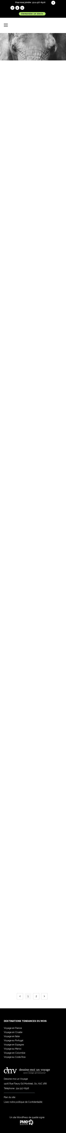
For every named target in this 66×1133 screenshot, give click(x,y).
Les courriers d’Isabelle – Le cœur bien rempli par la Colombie (33, 289)
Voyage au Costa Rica (14, 1057)
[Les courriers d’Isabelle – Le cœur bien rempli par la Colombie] (33, 260)
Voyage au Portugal (13, 1040)
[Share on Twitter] (34, 147)
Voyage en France (13, 1028)
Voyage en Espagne (14, 1044)
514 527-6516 (22, 1088)
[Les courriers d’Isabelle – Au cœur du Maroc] (33, 744)
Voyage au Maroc (12, 1049)
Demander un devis (32, 14)
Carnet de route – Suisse (33, 859)
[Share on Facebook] (30, 147)
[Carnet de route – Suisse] (33, 835)
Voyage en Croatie (13, 1032)
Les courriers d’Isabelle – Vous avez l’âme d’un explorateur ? (33, 472)
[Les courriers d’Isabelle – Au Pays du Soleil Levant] (33, 176)
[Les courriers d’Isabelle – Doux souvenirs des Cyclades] (33, 652)
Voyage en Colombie (14, 1053)
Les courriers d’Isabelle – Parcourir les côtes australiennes (33, 110)
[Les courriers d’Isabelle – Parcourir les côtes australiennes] (33, 81)
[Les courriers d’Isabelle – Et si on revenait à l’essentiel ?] (33, 352)
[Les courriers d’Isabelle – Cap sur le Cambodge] (33, 919)
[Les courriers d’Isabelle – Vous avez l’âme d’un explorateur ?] (33, 443)
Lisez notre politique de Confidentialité (23, 1102)
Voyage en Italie (12, 1036)
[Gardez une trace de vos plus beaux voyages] (33, 551)
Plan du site (9, 1097)
